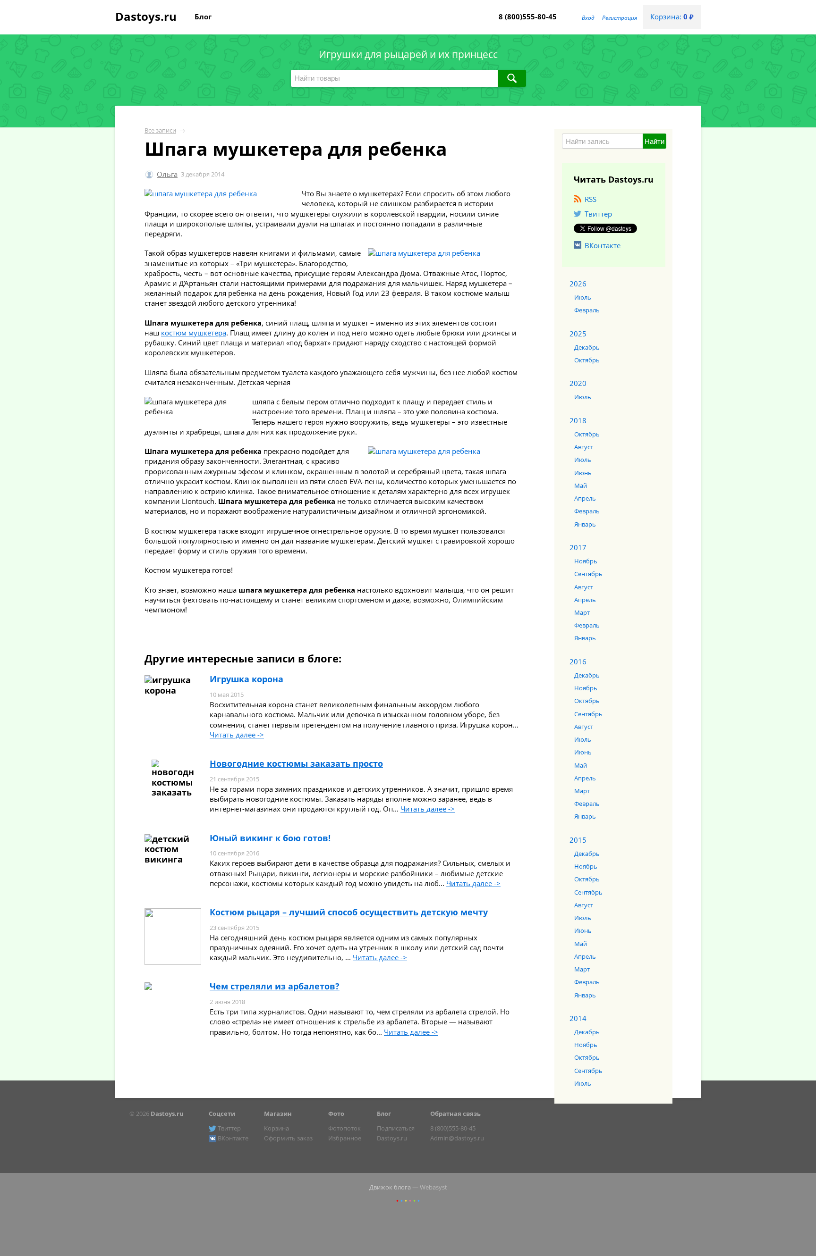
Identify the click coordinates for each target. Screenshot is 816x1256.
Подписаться (396, 1128)
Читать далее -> (237, 734)
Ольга (167, 174)
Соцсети (222, 1113)
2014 (578, 1018)
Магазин (278, 1113)
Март (582, 612)
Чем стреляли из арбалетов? (275, 986)
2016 (578, 661)
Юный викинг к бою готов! (270, 838)
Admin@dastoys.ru (457, 1138)
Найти (654, 141)
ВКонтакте (602, 245)
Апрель (585, 498)
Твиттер (598, 213)
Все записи (160, 130)
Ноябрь (585, 561)
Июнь (583, 473)
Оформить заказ (288, 1138)
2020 (578, 383)
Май (580, 485)
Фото (336, 1113)
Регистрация (619, 18)
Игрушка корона (246, 679)
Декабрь (587, 347)
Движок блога (390, 1187)
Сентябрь (588, 573)
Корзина (276, 1128)
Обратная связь (455, 1113)
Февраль (587, 310)
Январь (585, 524)
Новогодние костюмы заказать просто (296, 763)
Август (583, 447)
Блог (203, 16)
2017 (578, 547)
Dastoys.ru (146, 16)
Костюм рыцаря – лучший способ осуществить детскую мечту (349, 912)
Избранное (344, 1138)
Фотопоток (344, 1128)
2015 (578, 840)
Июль (582, 297)
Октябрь (587, 360)
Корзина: (672, 16)
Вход (588, 18)
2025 (578, 333)
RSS (590, 199)
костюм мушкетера (193, 332)
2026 (578, 283)
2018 (578, 420)
